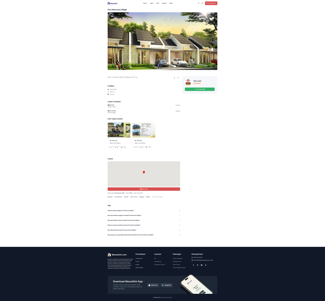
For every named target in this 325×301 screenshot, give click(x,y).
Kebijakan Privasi (177, 261)
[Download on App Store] (153, 285)
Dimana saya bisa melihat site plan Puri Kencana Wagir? (124, 225)
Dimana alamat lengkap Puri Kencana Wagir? (121, 210)
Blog (171, 3)
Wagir (148, 197)
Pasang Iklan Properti (159, 264)
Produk (137, 261)
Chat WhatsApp (200, 89)
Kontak (164, 3)
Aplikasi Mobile (139, 267)
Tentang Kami (139, 258)
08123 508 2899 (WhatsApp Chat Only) (203, 260)
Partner (137, 264)
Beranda (110, 197)
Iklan (212, 3)
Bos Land (197, 81)
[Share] (174, 77)
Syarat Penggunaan (178, 258)
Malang (142, 197)
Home (145, 3)
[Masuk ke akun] (202, 3)
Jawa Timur (133, 197)
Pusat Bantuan (157, 261)
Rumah (126, 197)
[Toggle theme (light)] (198, 3)
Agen (151, 3)
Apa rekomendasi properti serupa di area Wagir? (122, 230)
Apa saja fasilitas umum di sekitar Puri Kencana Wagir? (124, 220)
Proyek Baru (118, 197)
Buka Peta (145, 189)
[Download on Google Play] (166, 285)
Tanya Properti (176, 264)
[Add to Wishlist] (178, 77)
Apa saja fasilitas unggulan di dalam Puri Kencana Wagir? (124, 215)
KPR (157, 3)
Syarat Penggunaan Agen (179, 267)
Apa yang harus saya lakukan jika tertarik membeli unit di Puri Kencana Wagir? (131, 235)
